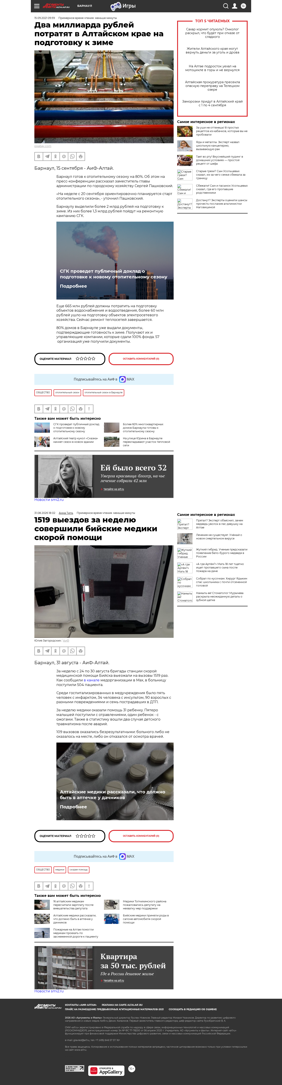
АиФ (66, 640)
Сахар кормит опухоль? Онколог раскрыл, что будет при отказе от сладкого (212, 33)
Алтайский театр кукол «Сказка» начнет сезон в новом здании (75, 440)
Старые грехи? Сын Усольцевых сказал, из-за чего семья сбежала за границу (220, 174)
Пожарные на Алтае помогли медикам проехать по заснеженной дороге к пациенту (75, 933)
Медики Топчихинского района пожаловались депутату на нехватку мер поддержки (144, 905)
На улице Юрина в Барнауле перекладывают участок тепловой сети (146, 442)
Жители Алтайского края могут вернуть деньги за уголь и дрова (212, 50)
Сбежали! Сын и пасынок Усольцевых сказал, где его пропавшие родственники (222, 189)
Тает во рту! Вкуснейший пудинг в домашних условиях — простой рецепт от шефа (219, 160)
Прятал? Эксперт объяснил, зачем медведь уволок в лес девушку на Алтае (219, 524)
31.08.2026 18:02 (44, 513)
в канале (92, 680)
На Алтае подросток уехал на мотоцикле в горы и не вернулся (212, 68)
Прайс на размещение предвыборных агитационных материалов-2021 (114, 1009)
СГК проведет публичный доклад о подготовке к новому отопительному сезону (113, 274)
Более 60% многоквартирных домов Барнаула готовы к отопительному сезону (143, 428)
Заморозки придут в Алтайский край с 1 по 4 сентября (212, 103)
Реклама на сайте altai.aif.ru (122, 1005)
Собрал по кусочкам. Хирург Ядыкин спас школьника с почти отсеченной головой (221, 582)
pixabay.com (42, 146)
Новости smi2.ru (49, 500)
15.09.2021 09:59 (44, 18)
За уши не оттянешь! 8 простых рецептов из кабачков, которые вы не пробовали (221, 131)
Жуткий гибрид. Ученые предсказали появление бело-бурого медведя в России (221, 553)
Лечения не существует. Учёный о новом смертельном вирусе (219, 536)
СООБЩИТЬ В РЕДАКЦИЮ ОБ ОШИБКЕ (193, 1009)
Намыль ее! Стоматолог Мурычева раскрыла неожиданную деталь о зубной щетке (219, 596)
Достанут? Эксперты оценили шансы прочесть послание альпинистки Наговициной (221, 204)
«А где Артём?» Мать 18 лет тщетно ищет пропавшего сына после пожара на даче (220, 567)
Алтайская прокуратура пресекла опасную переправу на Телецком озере (212, 86)
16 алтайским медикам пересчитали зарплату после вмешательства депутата (73, 905)
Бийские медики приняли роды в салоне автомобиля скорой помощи (146, 919)
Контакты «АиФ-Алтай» (81, 1005)
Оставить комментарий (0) (141, 358)
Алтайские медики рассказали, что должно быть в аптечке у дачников (112, 794)
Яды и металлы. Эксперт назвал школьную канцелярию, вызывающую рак (217, 145)
